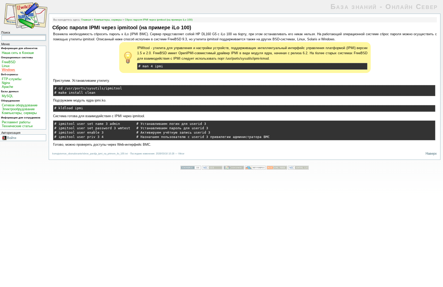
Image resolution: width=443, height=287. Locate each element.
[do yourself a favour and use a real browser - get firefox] (255, 168)
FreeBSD (8, 62)
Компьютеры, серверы (19, 113)
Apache (7, 87)
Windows (8, 70)
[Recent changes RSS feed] (277, 168)
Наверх (431, 153)
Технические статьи (17, 126)
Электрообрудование (18, 109)
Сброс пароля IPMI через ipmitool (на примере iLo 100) (159, 19)
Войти (11, 138)
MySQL (7, 96)
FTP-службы (11, 79)
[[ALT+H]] (25, 15)
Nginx (6, 83)
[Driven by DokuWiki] (234, 168)
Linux (6, 66)
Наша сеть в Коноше (18, 53)
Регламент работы (16, 122)
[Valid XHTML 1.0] (298, 168)
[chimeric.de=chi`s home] (190, 168)
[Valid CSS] (212, 168)
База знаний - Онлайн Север (384, 7)
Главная (86, 19)
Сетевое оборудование (19, 105)
